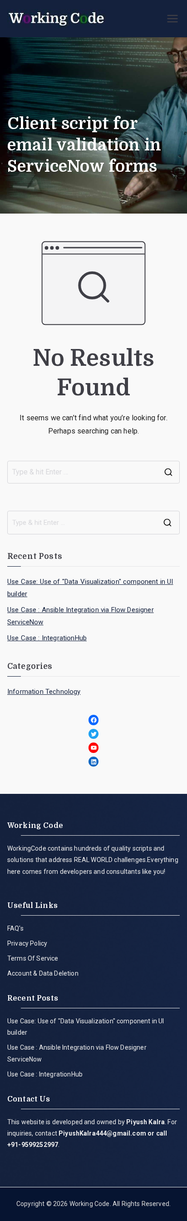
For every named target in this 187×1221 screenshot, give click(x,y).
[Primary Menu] (172, 18)
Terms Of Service (33, 958)
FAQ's (15, 928)
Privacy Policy (27, 943)
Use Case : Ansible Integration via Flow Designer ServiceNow (80, 616)
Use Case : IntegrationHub (47, 638)
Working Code (89, 1203)
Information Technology (44, 692)
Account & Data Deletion (43, 973)
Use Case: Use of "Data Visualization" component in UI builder (90, 588)
